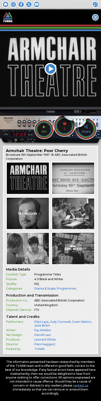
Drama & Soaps (44, 288)
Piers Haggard (44, 344)
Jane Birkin (42, 325)
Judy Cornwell (60, 321)
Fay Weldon (42, 330)
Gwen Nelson (81, 321)
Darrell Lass (42, 335)
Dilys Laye (41, 321)
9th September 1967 (35, 154)
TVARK (39, 349)
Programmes (66, 288)
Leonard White (45, 339)
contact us (80, 385)
